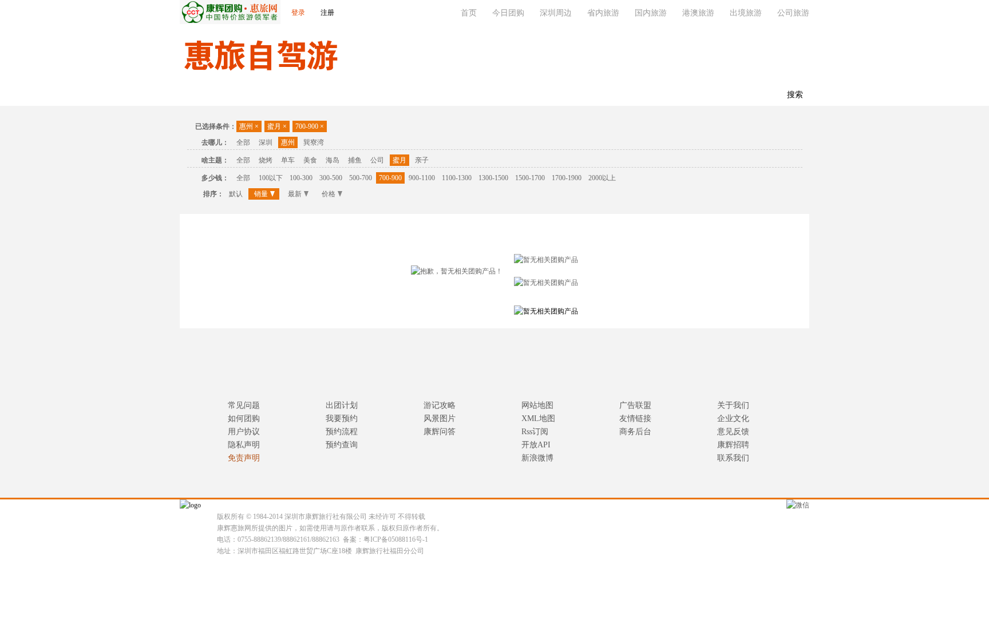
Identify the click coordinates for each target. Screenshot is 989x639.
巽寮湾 (313, 142)
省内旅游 (603, 13)
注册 (327, 13)
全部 (243, 142)
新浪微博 (537, 458)
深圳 (265, 142)
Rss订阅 (534, 431)
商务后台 (635, 431)
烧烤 (265, 160)
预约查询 (342, 444)
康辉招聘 (733, 444)
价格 (328, 194)
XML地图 (538, 418)
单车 (288, 160)
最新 (295, 194)
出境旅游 (746, 13)
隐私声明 (244, 444)
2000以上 (602, 178)
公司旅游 (793, 13)
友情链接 (635, 418)
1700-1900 (566, 178)
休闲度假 (324, 95)
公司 (377, 160)
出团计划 (342, 405)
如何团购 (244, 418)
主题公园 (274, 95)
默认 (236, 194)
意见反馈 (733, 431)
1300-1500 (493, 178)
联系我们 (374, 95)
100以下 (271, 178)
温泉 (231, 95)
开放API (536, 444)
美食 (310, 160)
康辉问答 (440, 431)
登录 (298, 13)
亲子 (422, 160)
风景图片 (440, 418)
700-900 (309, 126)
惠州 (249, 126)
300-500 (330, 178)
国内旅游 (651, 13)
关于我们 (733, 405)
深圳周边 (556, 13)
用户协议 (244, 431)
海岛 (332, 160)
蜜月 (277, 126)
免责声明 (244, 458)
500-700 (360, 178)
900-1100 (422, 178)
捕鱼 (355, 160)
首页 (469, 13)
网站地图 (537, 405)
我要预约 (342, 418)
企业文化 (733, 418)
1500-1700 (530, 178)
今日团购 (508, 13)
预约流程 (342, 431)
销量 (261, 194)
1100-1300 (457, 178)
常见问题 (244, 405)
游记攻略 (440, 405)
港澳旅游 (698, 13)
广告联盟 (635, 405)
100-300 (301, 178)
